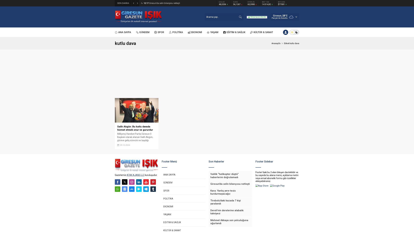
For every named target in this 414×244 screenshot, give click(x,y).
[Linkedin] (139, 182)
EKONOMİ (168, 206)
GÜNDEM (167, 182)
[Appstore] (132, 189)
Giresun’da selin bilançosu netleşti (162, 3)
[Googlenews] (124, 189)
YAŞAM (167, 214)
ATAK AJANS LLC (135, 175)
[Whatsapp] (117, 189)
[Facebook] (117, 182)
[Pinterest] (153, 182)
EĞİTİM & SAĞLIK (172, 222)
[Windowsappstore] (146, 189)
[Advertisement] (207, 73)
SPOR (166, 190)
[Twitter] (124, 182)
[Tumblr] (153, 189)
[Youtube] (146, 182)
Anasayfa (276, 43)
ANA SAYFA (169, 174)
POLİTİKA (168, 198)
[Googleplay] (139, 189)
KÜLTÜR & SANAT (172, 230)
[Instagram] (132, 182)
